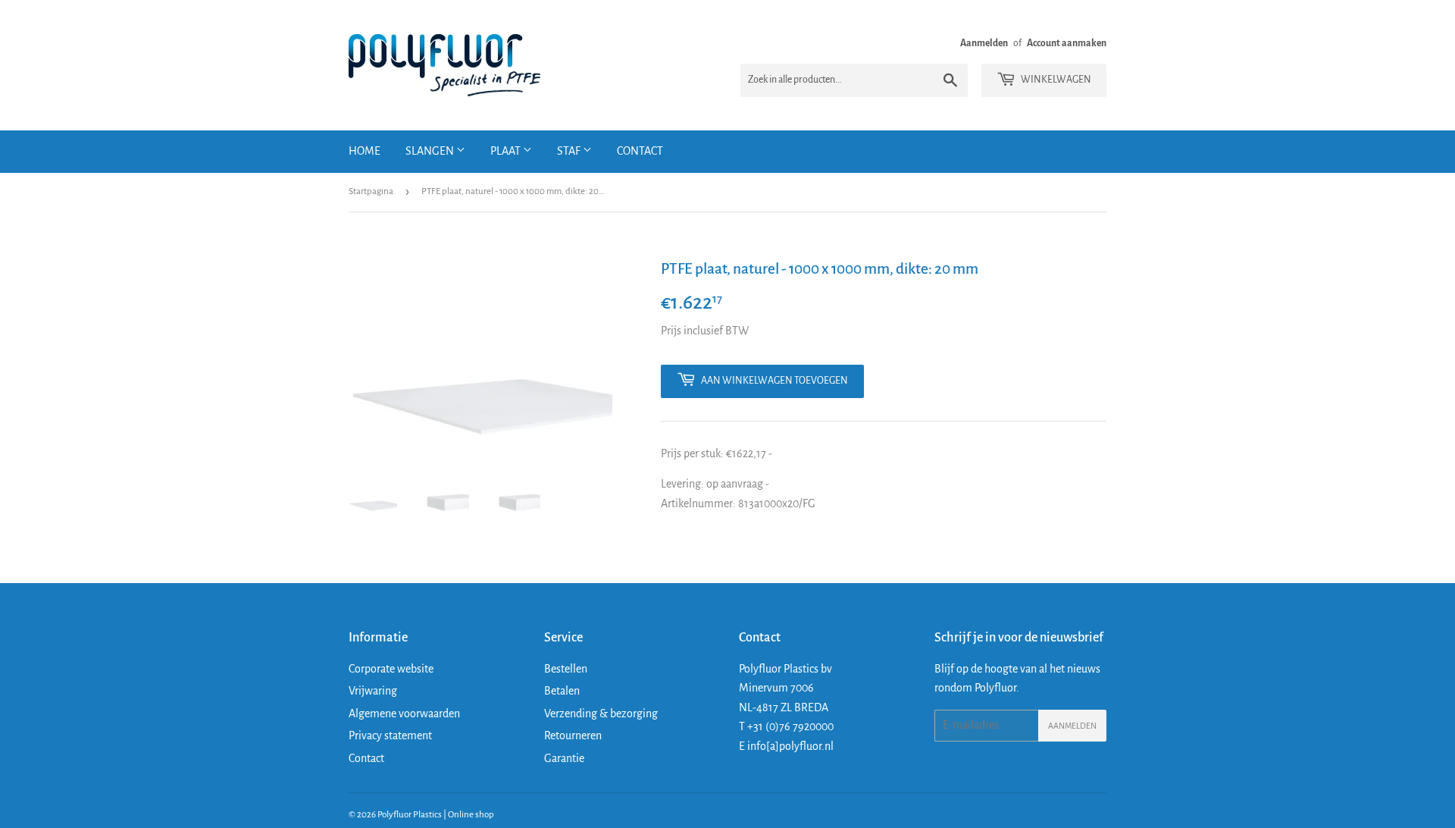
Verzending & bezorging (601, 713)
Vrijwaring (373, 691)
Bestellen (565, 669)
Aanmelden (984, 43)
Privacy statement (390, 735)
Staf (570, 151)
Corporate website (391, 669)
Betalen (562, 691)
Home (364, 151)
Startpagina (371, 191)
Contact (640, 151)
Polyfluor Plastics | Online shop (435, 815)
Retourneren (573, 735)
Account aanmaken (1066, 43)
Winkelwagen (1055, 79)
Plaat (506, 151)
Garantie (564, 758)
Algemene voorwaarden (404, 713)
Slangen (430, 151)
